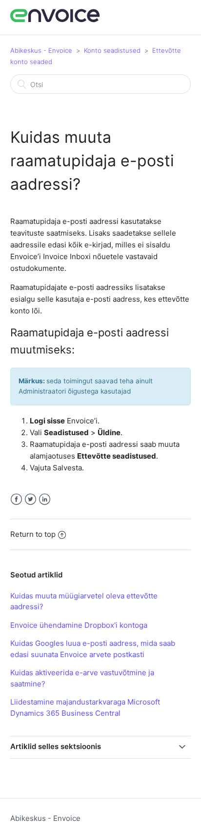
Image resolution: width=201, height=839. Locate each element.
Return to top (33, 534)
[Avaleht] (55, 20)
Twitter (30, 499)
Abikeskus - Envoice (41, 50)
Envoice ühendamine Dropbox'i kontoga (78, 625)
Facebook (16, 499)
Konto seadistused (112, 50)
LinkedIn (45, 499)
